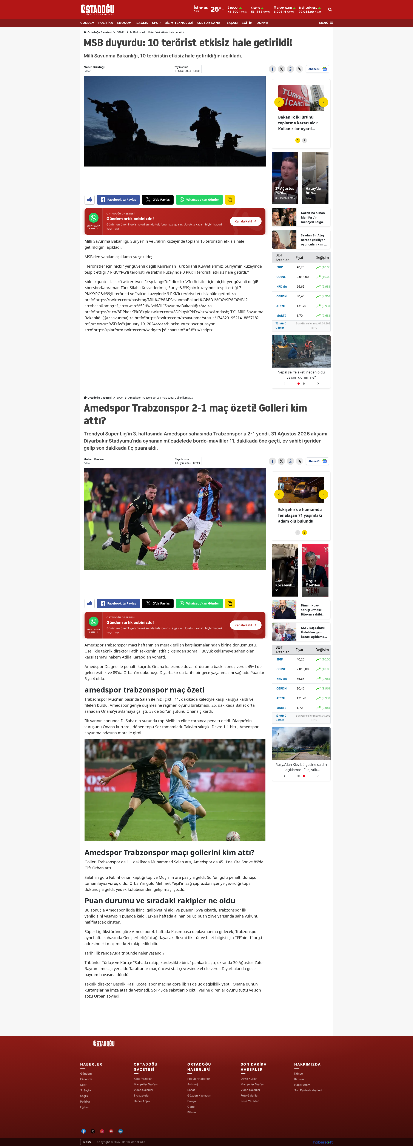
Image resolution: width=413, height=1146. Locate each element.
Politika (85, 1101)
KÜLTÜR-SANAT (209, 23)
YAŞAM (232, 23)
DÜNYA (262, 23)
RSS (88, 1142)
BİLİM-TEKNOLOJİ (179, 23)
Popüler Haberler (198, 1078)
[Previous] (279, 102)
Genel (191, 1106)
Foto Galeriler (250, 1095)
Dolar (234, 7)
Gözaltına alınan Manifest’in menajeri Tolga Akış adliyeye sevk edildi (314, 217)
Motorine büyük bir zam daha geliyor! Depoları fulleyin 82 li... (300, 122)
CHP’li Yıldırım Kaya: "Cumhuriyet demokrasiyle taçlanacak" (301, 767)
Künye (298, 1073)
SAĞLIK (142, 23)
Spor (83, 1084)
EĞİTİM (247, 23)
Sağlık (84, 1095)
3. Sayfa (85, 1090)
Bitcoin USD (309, 7)
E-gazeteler (141, 1095)
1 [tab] (298, 140)
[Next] (323, 102)
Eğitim (84, 1107)
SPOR (156, 23)
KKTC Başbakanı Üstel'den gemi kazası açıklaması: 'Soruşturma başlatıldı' (314, 632)
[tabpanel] (301, 109)
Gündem (86, 1073)
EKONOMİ (124, 23)
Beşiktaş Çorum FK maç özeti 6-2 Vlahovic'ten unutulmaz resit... (301, 515)
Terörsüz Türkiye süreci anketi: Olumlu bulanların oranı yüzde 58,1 (301, 375)
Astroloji (192, 1084)
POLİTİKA (105, 23)
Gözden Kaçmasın (199, 1095)
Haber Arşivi (142, 1101)
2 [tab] (304, 140)
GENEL (121, 32)
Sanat (191, 1089)
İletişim (299, 1079)
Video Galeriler (143, 1089)
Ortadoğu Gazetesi (99, 32)
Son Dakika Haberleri (308, 1090)
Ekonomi (86, 1079)
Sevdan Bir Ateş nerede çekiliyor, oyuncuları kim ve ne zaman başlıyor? (314, 240)
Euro (256, 7)
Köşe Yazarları (143, 1078)
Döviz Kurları (249, 1078)
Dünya (191, 1101)
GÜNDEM (87, 23)
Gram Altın (284, 7)
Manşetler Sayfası (145, 1084)
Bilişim (191, 1112)
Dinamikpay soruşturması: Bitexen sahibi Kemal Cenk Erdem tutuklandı (314, 610)
